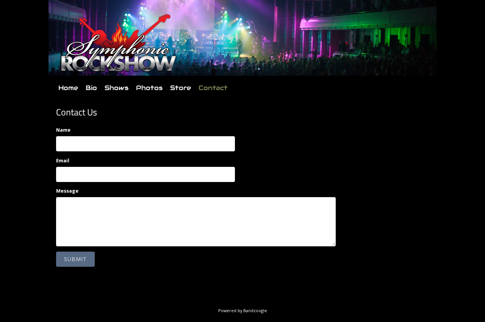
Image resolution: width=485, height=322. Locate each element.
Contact (213, 88)
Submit (75, 259)
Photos (149, 88)
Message (67, 190)
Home (68, 88)
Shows (116, 88)
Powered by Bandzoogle (242, 310)
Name (63, 129)
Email (62, 160)
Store (180, 88)
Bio (91, 88)
